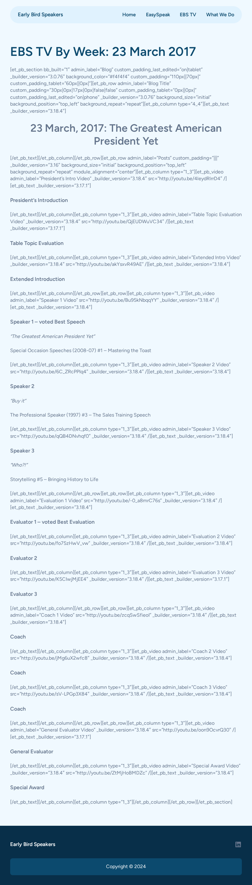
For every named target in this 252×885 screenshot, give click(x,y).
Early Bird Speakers (40, 14)
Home (129, 14)
